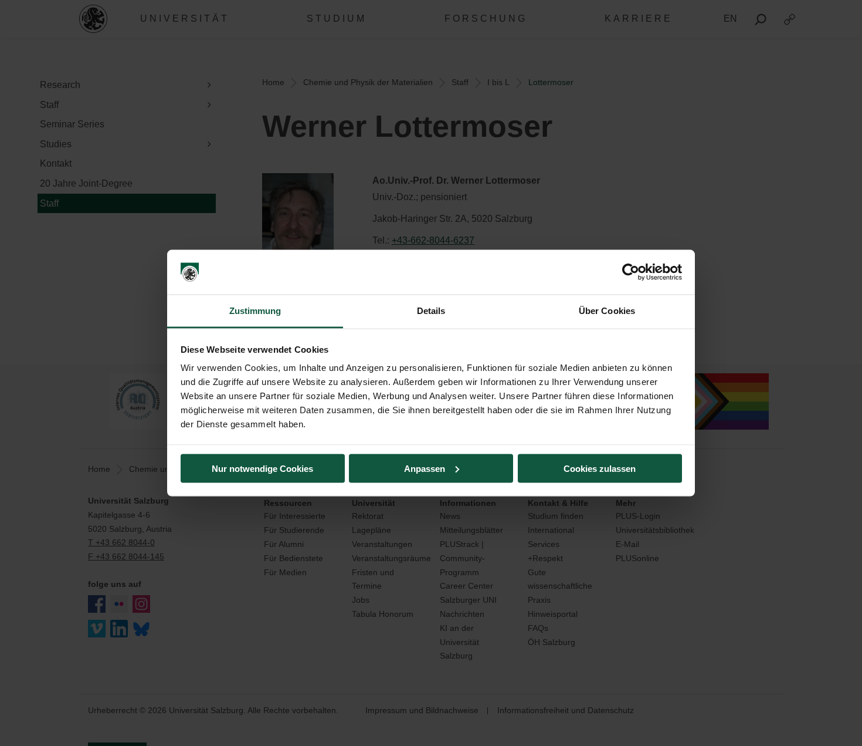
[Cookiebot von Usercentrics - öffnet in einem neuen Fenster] (630, 272)
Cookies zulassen (600, 468)
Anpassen (424, 468)
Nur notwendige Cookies (262, 468)
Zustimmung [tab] (255, 311)
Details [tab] (431, 311)
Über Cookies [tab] (607, 311)
